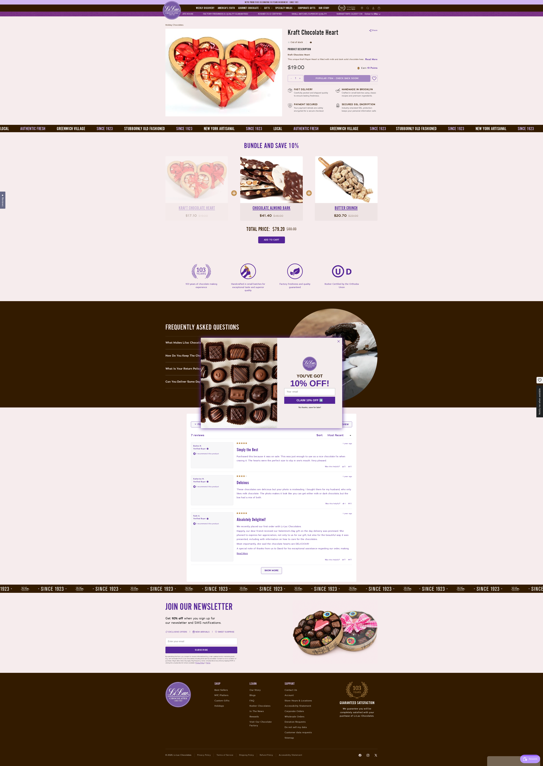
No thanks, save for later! (310, 407)
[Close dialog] (338, 341)
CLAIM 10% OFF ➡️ (310, 400)
